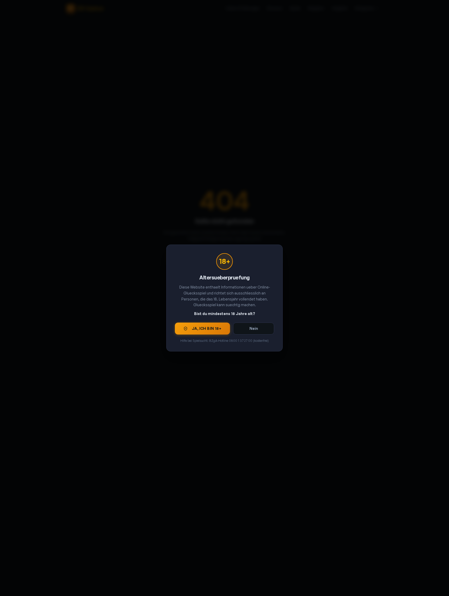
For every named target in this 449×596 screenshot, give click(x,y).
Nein (253, 328)
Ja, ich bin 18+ (206, 328)
